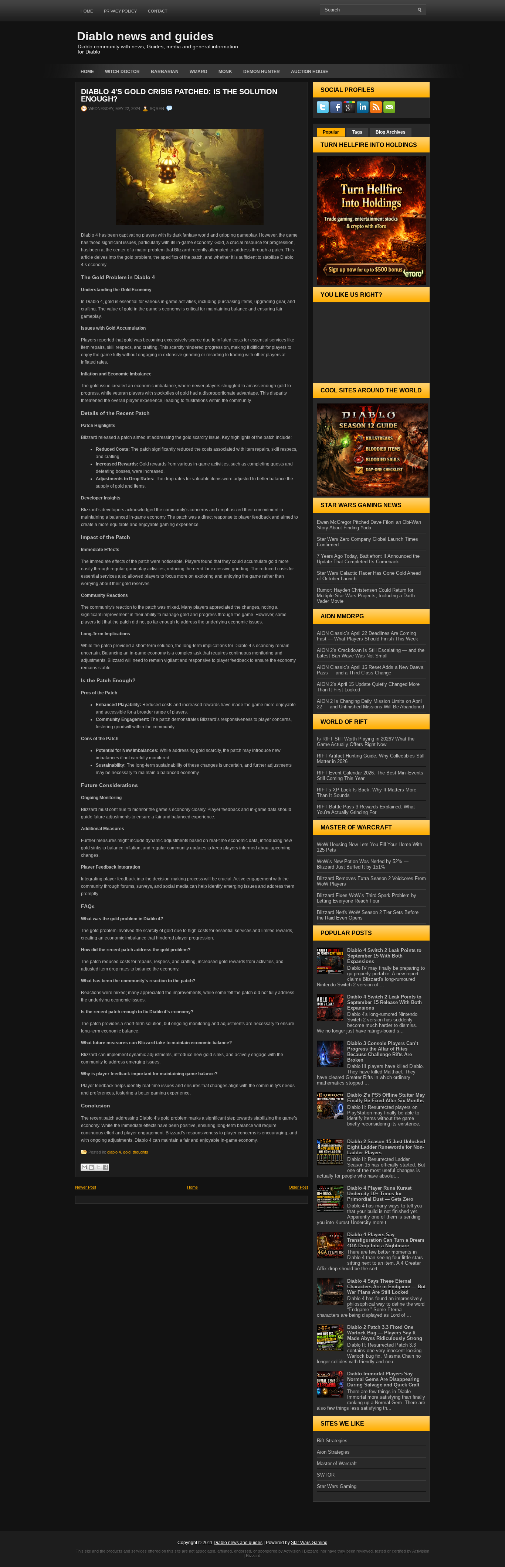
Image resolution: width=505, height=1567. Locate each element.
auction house (309, 71)
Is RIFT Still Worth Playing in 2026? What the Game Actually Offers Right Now (365, 741)
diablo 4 (114, 1152)
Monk (225, 71)
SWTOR (326, 1475)
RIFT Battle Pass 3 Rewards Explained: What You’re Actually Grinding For (366, 809)
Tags (357, 132)
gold (127, 1152)
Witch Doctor (122, 71)
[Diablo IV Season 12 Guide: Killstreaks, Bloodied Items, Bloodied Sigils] (371, 449)
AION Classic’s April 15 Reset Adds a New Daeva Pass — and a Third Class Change (370, 670)
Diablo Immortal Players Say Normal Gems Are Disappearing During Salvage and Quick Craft (383, 1379)
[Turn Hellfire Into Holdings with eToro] (371, 220)
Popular (331, 132)
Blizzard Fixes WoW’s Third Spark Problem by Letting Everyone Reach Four (366, 898)
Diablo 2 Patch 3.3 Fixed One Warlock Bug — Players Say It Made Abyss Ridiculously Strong (384, 1332)
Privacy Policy (120, 11)
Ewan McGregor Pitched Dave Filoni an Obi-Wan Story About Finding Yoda (369, 524)
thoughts (140, 1152)
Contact (157, 11)
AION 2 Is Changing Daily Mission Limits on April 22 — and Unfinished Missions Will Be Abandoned (370, 703)
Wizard (198, 71)
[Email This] (84, 1167)
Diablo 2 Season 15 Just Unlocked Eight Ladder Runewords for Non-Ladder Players (386, 1147)
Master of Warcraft (337, 1463)
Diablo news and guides (145, 36)
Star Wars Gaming (336, 1486)
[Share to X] (98, 1167)
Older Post (298, 1187)
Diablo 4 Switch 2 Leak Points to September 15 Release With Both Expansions (384, 1002)
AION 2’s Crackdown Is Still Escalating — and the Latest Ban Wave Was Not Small (370, 653)
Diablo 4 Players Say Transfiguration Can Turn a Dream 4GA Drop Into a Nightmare (385, 1240)
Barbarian (165, 71)
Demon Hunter (261, 71)
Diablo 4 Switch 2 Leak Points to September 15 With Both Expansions (384, 956)
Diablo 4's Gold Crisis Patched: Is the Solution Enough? (179, 95)
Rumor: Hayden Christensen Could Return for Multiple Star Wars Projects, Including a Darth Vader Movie (366, 595)
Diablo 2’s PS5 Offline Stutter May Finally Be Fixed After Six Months (386, 1097)
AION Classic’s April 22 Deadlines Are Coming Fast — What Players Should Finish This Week (367, 636)
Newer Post (85, 1187)
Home (87, 11)
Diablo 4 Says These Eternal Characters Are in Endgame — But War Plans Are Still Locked (386, 1286)
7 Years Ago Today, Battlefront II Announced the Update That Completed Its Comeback (368, 558)
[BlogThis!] (91, 1167)
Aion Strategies (333, 1452)
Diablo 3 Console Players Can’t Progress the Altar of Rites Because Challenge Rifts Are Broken (382, 1052)
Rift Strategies (332, 1440)
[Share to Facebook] (105, 1167)
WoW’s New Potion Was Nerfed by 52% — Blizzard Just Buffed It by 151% (363, 864)
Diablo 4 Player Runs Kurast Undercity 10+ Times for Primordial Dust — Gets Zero (380, 1193)
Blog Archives (391, 132)
